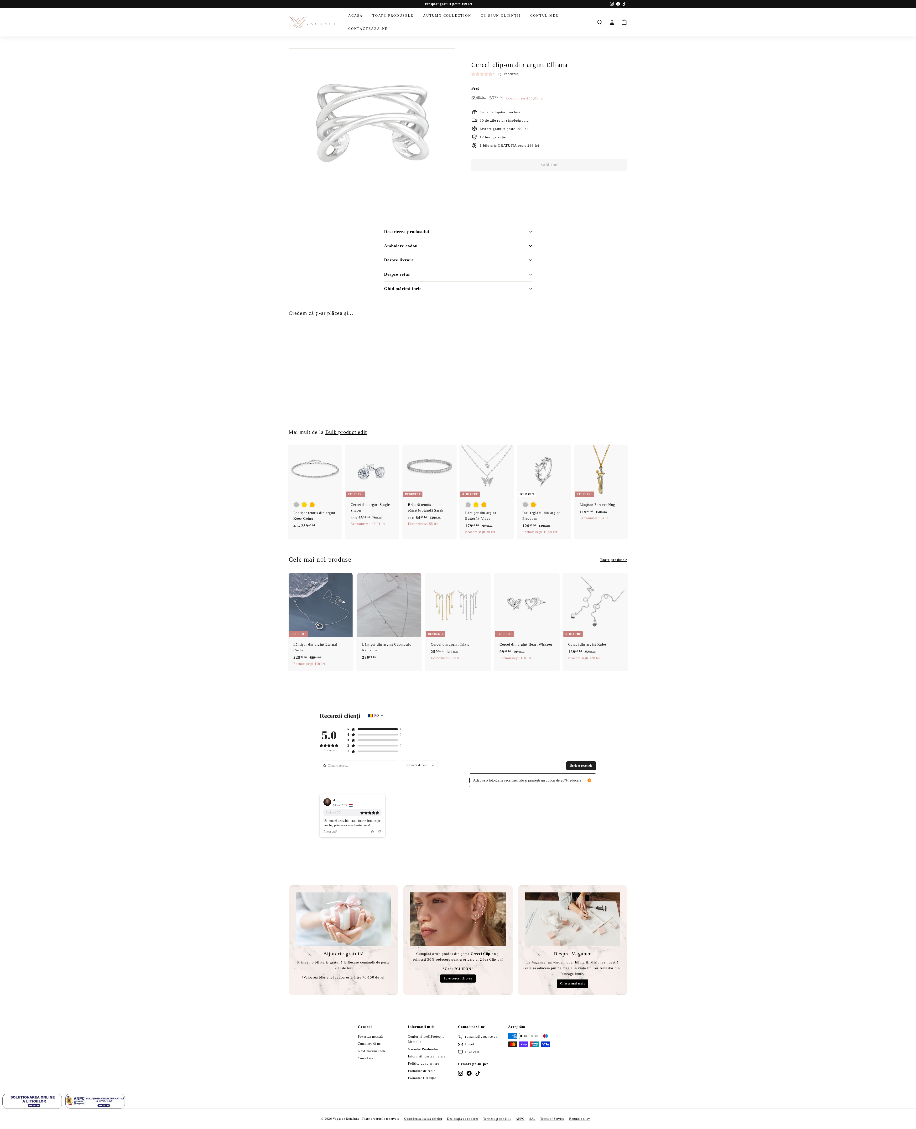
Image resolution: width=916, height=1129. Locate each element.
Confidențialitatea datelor (423, 1118)
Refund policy (579, 1118)
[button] (495, 74)
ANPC (520, 1118)
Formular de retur (421, 1071)
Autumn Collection (447, 15)
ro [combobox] (376, 715)
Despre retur (397, 274)
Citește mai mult (572, 983)
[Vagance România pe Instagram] (460, 1073)
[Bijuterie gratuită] (343, 919)
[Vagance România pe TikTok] (477, 1073)
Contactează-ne (368, 28)
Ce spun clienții (501, 15)
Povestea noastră (370, 1036)
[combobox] (420, 765)
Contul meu (544, 15)
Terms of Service (552, 1118)
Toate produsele (393, 15)
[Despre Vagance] (572, 919)
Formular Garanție (422, 1078)
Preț (475, 88)
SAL (532, 1118)
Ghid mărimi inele (403, 288)
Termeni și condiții (497, 1118)
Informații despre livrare (427, 1056)
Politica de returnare (423, 1063)
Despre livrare (399, 260)
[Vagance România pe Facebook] (469, 1073)
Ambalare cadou (401, 245)
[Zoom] (372, 132)
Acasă (355, 15)
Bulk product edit (346, 432)
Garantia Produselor (423, 1049)
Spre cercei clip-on (458, 978)
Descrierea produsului (406, 231)
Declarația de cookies (463, 1118)
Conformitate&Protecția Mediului (426, 1039)
